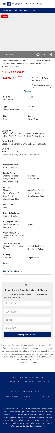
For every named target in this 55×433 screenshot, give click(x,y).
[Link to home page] (14, 4)
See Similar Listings (42, 86)
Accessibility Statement (19, 396)
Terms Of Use (18, 391)
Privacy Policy (36, 391)
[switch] (38, 54)
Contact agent (9, 54)
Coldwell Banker (21, 377)
